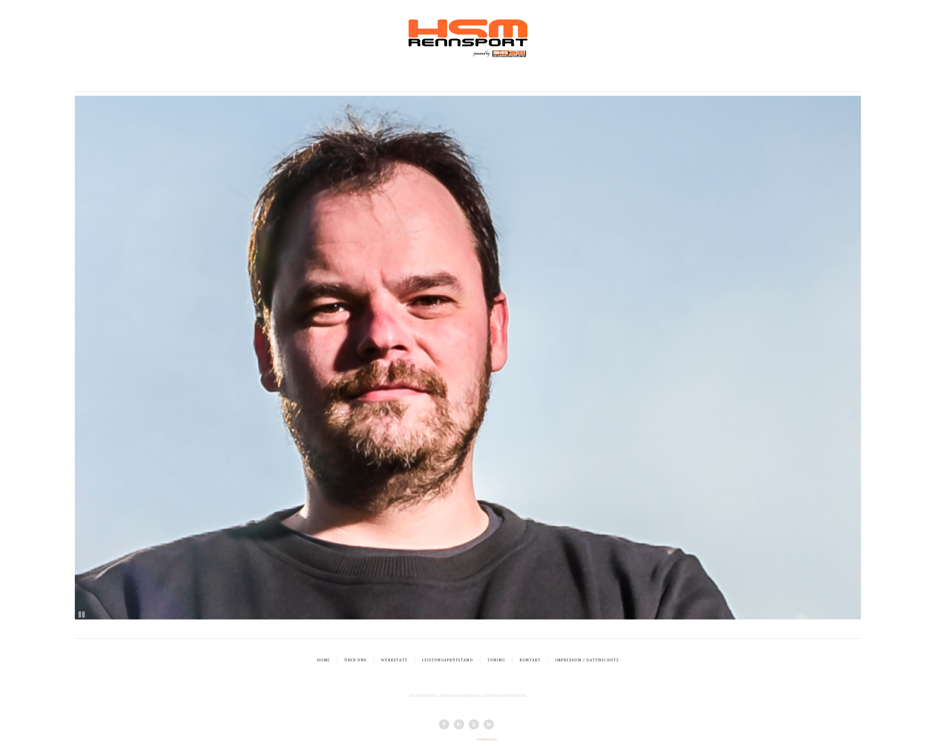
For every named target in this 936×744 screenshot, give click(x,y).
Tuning (496, 660)
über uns (355, 660)
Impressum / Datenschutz (587, 660)
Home (323, 660)
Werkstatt (394, 660)
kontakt (530, 660)
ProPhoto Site (487, 739)
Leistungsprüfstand (447, 660)
